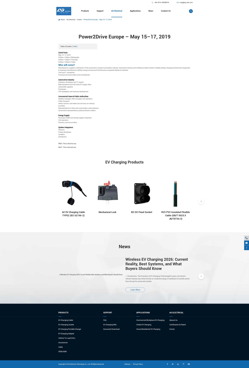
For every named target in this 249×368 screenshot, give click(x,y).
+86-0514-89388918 (160, 2)
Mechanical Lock (107, 212)
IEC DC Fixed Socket (141, 212)
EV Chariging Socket (66, 325)
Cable (60, 347)
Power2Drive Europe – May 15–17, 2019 (98, 20)
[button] (48, 201)
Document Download (111, 329)
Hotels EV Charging (143, 325)
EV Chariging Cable (65, 320)
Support (100, 11)
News (150, 11)
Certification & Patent (177, 325)
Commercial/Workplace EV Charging (150, 320)
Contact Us (166, 11)
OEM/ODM (62, 351)
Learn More (135, 290)
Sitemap (127, 364)
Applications (135, 11)
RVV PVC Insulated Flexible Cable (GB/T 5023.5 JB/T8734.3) (175, 215)
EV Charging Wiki (110, 325)
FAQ (105, 320)
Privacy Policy (138, 364)
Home (63, 20)
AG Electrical (116, 11)
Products (85, 11)
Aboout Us (173, 320)
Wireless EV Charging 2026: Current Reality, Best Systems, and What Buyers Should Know (156, 264)
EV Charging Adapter (66, 334)
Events (79, 20)
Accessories (63, 343)
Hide (74, 46)
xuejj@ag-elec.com (185, 2)
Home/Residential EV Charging (148, 329)
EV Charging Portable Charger (69, 329)
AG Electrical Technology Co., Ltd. (78, 364)
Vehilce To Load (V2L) (66, 338)
